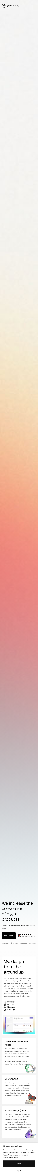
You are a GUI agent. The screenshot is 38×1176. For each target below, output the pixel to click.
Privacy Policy (13, 1157)
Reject (19, 1171)
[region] (19, 1159)
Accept (19, 1163)
